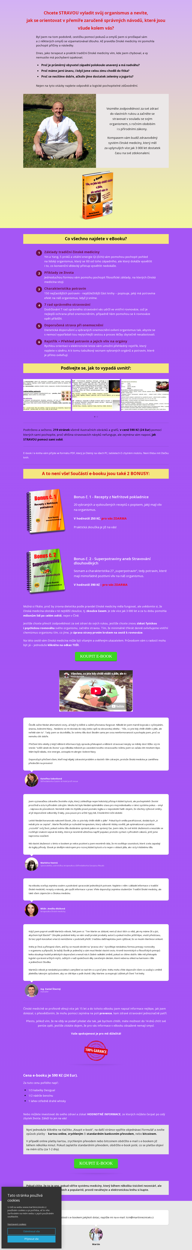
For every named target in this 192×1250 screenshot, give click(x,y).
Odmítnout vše (31, 1231)
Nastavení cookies (17, 1224)
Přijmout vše (31, 1239)
